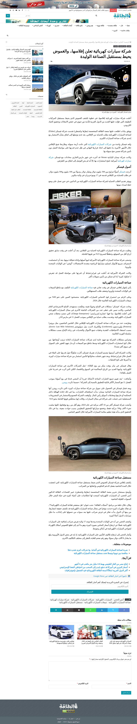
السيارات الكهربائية (104, 600)
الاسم (128, 683)
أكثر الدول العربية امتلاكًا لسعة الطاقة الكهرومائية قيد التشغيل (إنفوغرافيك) (96, 570)
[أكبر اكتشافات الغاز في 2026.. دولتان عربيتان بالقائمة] (37, 79)
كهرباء (49, 25)
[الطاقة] (122, 16)
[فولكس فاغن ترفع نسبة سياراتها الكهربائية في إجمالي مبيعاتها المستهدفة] (61, 632)
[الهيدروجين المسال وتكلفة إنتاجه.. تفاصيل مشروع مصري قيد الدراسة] (37, 52)
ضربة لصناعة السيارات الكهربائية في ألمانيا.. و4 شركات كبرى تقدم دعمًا (98, 550)
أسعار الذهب (39, 103)
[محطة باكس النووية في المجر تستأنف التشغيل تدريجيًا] (37, 88)
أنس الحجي (119, 600)
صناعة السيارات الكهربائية (82, 287)
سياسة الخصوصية (61, 718)
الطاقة (15, 106)
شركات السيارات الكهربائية (99, 144)
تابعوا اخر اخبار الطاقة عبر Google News (110, 576)
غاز (122, 25)
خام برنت (39, 116)
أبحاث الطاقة (67, 25)
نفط (128, 25)
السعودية (40, 106)
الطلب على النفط (15, 109)
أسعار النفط (30, 103)
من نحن (78, 718)
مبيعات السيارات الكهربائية (95, 602)
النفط (31, 113)
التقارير (121, 42)
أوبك (23, 103)
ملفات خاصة (125, 30)
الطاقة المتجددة (27, 109)
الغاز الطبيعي (38, 113)
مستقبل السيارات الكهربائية (71, 602)
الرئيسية (127, 42)
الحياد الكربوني (15, 103)
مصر (27, 116)
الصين (20, 106)
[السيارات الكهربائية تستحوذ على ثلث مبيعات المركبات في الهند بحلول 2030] (118, 632)
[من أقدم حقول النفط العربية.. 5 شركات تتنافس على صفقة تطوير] (37, 61)
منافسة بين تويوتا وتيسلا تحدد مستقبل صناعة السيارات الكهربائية (101, 553)
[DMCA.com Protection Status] (68, 711)
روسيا (33, 116)
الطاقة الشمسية (38, 109)
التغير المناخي (38, 25)
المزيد (115, 30)
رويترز (65, 382)
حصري (57, 25)
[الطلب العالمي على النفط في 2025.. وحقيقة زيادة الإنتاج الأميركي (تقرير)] (90, 632)
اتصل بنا (71, 718)
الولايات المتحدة (23, 113)
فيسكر (122, 172)
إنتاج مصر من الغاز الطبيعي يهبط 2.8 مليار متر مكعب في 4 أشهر (101, 564)
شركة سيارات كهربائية (59, 600)
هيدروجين (90, 25)
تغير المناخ (13, 113)
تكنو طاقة (79, 25)
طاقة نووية (100, 25)
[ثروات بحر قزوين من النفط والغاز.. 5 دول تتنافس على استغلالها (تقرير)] (37, 70)
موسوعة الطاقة (24, 25)
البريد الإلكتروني (82, 683)
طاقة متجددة (112, 25)
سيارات (115, 46)
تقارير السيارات (122, 46)
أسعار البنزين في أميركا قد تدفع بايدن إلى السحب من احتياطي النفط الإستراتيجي (94, 567)
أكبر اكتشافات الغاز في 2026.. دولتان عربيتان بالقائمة (92, 10)
